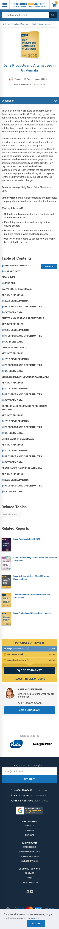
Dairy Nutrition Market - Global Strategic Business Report (31, 577)
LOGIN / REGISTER (29, 882)
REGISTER (30, 779)
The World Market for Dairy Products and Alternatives (31, 596)
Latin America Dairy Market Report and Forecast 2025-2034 (35, 559)
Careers (29, 830)
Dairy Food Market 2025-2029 (26, 539)
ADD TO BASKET (29, 670)
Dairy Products (11, 514)
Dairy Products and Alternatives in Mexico (32, 613)
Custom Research (29, 856)
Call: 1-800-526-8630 (29, 703)
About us (29, 825)
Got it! (36, 923)
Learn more (32, 918)
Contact (29, 873)
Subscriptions (29, 861)
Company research (29, 852)
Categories (29, 847)
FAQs (29, 877)
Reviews (29, 835)
